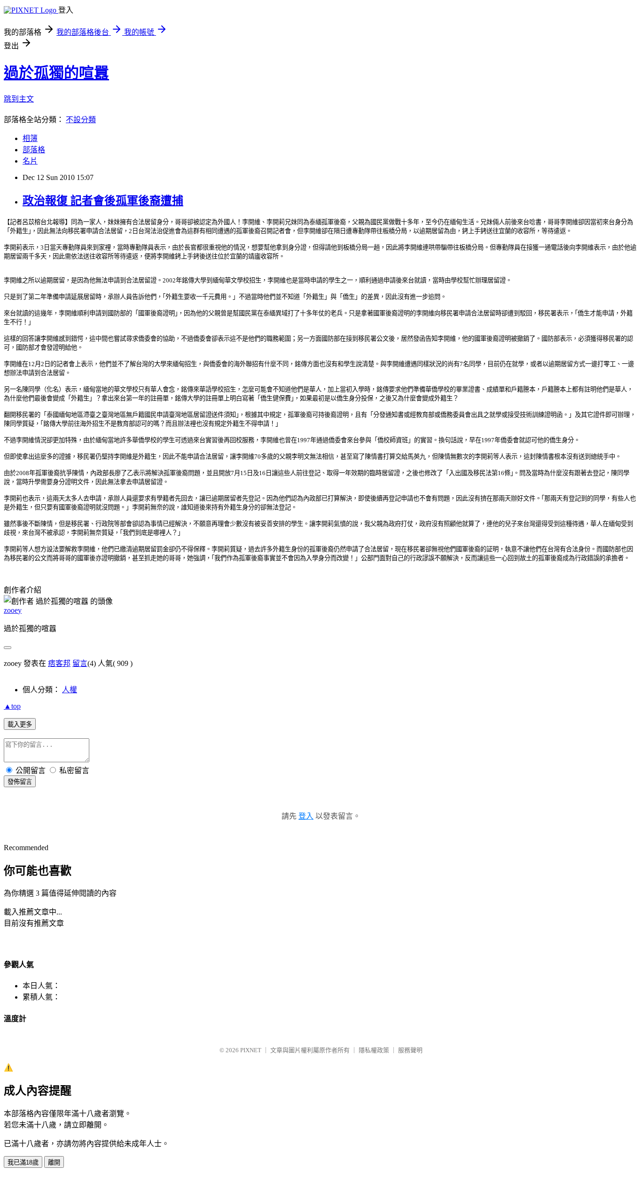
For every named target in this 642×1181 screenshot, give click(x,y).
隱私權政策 (374, 1050)
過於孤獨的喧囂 (56, 72)
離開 (54, 1162)
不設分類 (81, 120)
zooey (13, 610)
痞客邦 (59, 663)
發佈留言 (20, 781)
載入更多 (20, 724)
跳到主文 (19, 99)
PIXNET (250, 1050)
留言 (79, 663)
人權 (69, 690)
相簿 (30, 138)
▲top (12, 706)
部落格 (34, 150)
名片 (30, 161)
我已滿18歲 (23, 1162)
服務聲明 (410, 1050)
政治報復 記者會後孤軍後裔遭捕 (103, 201)
